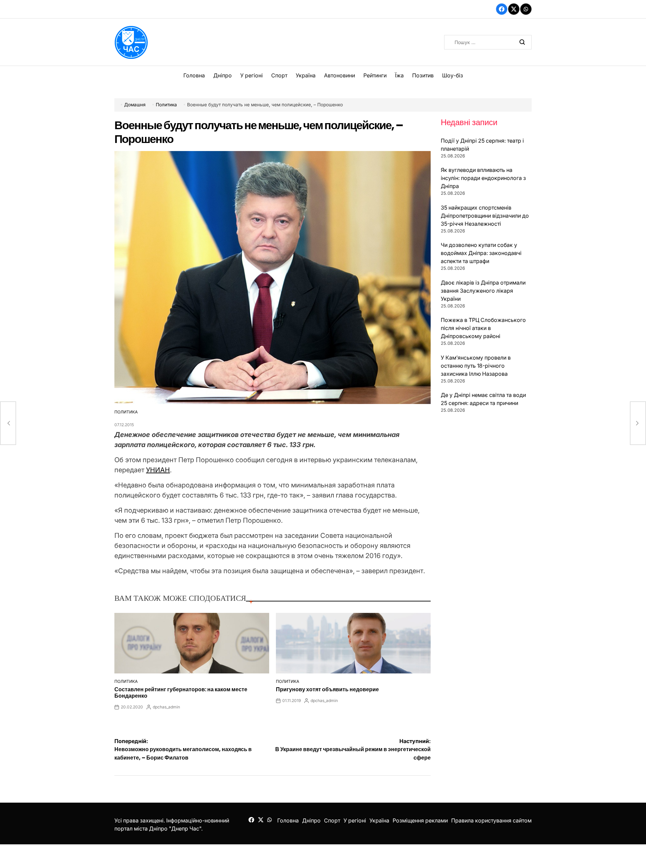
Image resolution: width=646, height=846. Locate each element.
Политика (126, 411)
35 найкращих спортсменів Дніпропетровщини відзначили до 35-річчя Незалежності (485, 215)
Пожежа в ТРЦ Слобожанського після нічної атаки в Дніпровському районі (483, 328)
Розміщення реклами (420, 820)
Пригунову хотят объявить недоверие (327, 689)
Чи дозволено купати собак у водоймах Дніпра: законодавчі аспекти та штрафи (481, 253)
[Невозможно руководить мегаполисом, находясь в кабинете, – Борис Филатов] (8, 423)
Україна (306, 75)
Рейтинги (375, 75)
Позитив (423, 75)
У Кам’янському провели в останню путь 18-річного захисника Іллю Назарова (476, 365)
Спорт (279, 75)
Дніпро (222, 75)
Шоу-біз (452, 75)
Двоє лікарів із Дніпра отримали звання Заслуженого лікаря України (483, 290)
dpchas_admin (166, 706)
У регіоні (251, 75)
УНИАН (158, 470)
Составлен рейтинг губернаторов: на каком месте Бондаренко (180, 693)
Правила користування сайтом (491, 820)
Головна (194, 75)
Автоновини (339, 75)
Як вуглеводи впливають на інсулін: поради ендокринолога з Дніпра (483, 178)
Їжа (399, 75)
